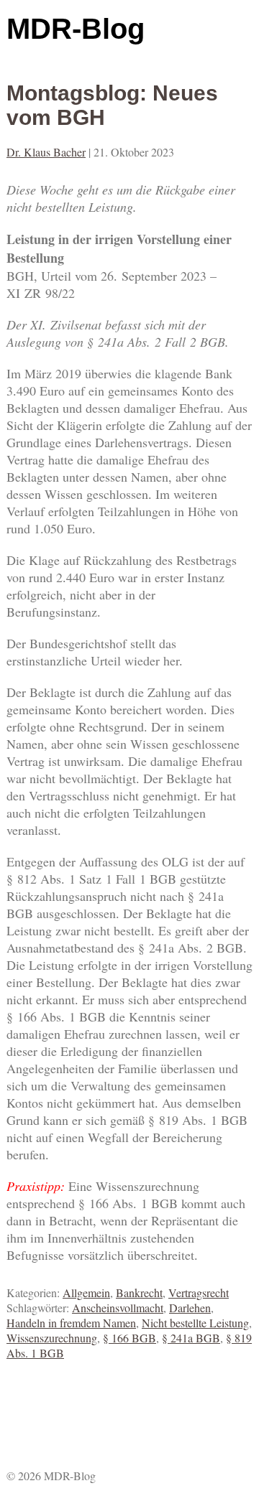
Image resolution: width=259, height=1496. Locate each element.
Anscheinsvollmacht (117, 1307)
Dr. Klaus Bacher (46, 151)
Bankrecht (139, 1292)
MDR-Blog (75, 29)
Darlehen (190, 1307)
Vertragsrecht (198, 1292)
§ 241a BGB (191, 1337)
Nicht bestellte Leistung (195, 1322)
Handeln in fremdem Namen (71, 1322)
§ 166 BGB (129, 1337)
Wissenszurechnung (51, 1337)
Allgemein (86, 1292)
